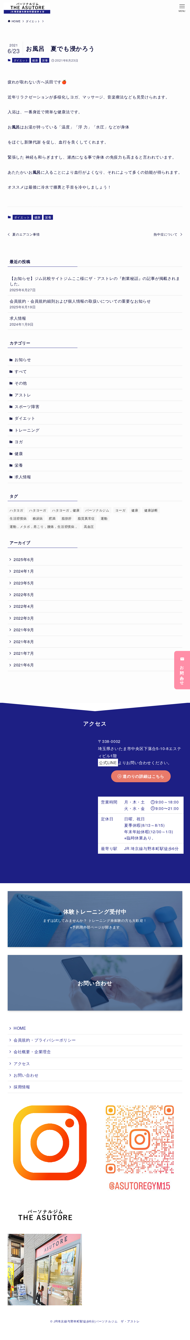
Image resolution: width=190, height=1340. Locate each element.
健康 (35, 60)
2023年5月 (24, 583)
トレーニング (27, 430)
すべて (21, 371)
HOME (20, 1028)
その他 (21, 383)
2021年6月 (24, 665)
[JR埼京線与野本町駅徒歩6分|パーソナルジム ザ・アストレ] (27, 8)
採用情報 (22, 1087)
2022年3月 (24, 618)
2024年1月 (24, 571)
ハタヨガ (16, 510)
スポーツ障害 (27, 406)
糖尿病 (38, 518)
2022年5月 (24, 594)
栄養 (45, 60)
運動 (104, 518)
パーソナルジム (97, 510)
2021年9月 (24, 630)
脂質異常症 (86, 518)
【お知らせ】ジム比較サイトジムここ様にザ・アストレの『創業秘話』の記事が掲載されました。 (95, 283)
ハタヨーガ (37, 510)
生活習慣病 (18, 518)
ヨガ (19, 441)
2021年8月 (24, 641)
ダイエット (21, 60)
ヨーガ (120, 510)
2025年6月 (24, 559)
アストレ (23, 395)
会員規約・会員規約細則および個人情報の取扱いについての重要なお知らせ (80, 303)
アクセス (22, 1063)
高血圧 (89, 526)
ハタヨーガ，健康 (65, 510)
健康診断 (151, 510)
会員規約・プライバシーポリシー (45, 1040)
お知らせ (23, 359)
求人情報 (22, 320)
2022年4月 (24, 606)
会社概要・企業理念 (32, 1051)
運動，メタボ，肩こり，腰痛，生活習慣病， (44, 526)
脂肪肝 (67, 518)
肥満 (52, 518)
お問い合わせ (182, 673)
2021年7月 (24, 653)
